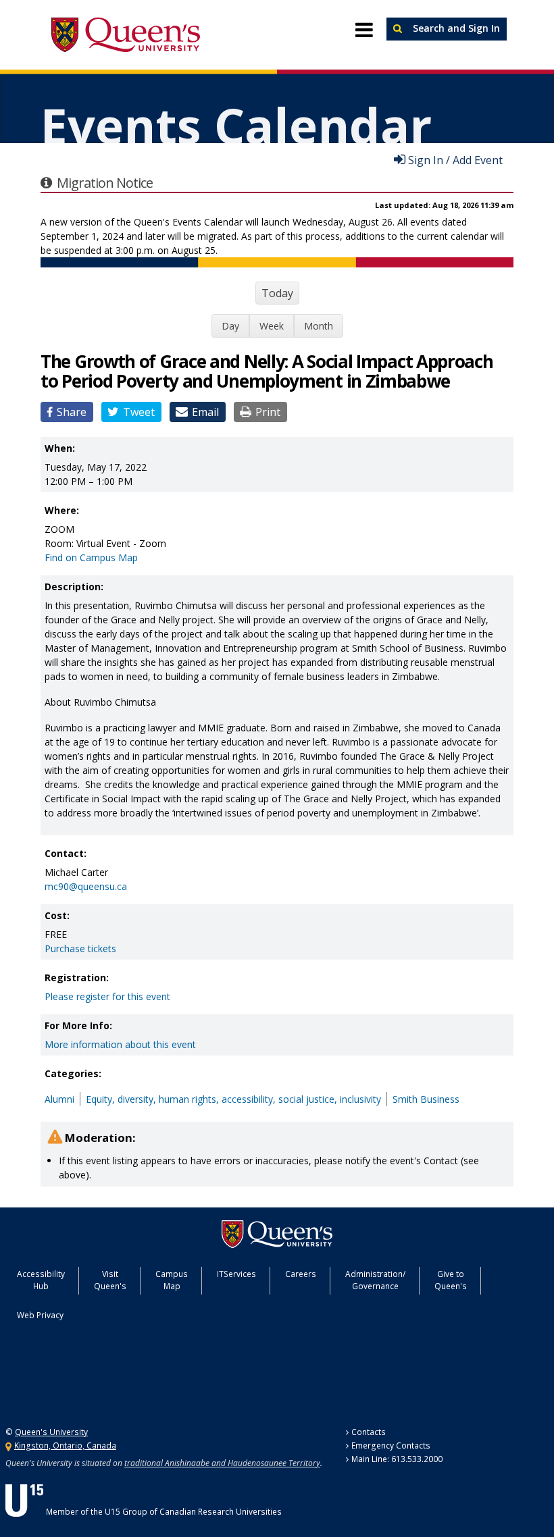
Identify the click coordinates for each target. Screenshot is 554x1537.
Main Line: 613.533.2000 (397, 1459)
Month (318, 325)
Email (205, 412)
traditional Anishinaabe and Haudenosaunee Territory (222, 1463)
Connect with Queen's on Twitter (31, 1379)
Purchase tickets (80, 948)
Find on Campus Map (91, 557)
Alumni (59, 1099)
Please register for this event (107, 996)
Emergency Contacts (390, 1445)
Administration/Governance (375, 1280)
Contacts (368, 1432)
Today (277, 293)
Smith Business (426, 1099)
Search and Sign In (455, 28)
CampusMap (171, 1280)
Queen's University (125, 35)
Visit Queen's (110, 1280)
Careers (300, 1274)
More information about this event (120, 1044)
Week (271, 325)
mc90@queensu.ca (86, 886)
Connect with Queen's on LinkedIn (165, 1379)
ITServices (236, 1274)
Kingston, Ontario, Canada (65, 1445)
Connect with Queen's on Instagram (97, 1379)
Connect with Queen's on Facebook (64, 1379)
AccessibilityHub (41, 1280)
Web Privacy (40, 1315)
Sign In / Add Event (455, 159)
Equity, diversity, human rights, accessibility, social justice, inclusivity (233, 1099)
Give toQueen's (450, 1280)
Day (230, 325)
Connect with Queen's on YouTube (131, 1379)
